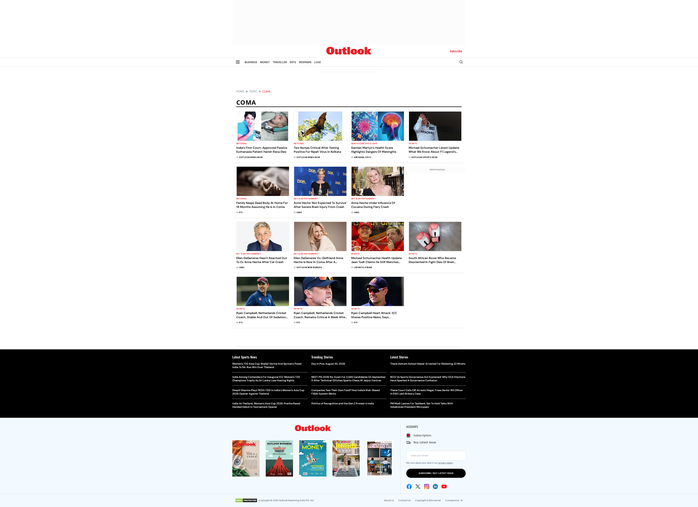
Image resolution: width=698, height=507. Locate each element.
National (241, 143)
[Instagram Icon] (427, 486)
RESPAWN (305, 62)
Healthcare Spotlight (364, 143)
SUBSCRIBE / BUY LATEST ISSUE (436, 473)
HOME (240, 91)
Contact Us (404, 500)
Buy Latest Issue (425, 442)
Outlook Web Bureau (309, 267)
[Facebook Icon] (409, 486)
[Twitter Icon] (418, 486)
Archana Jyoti (362, 157)
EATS (293, 62)
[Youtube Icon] (444, 486)
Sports (413, 143)
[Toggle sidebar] (237, 62)
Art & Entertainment (306, 198)
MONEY (265, 62)
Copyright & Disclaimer (428, 500)
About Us (389, 500)
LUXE (317, 62)
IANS (299, 212)
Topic (253, 91)
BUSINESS (251, 62)
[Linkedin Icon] (435, 486)
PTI (241, 212)
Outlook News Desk (250, 157)
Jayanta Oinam (363, 267)
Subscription (422, 435)
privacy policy (445, 462)
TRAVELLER (280, 62)
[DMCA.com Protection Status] (246, 500)
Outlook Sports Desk (424, 157)
